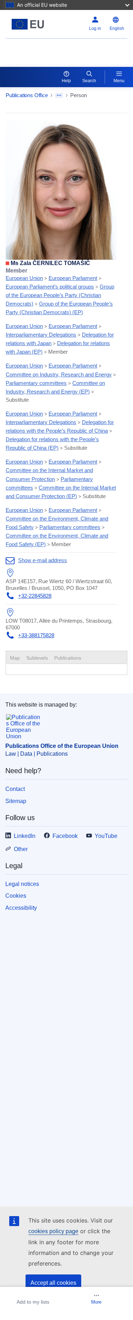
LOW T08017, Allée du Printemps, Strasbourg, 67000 (59, 624)
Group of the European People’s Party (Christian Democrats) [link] (60, 295)
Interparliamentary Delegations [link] (41, 335)
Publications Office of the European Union (61, 746)
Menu (118, 80)
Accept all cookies (53, 1283)
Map (15, 658)
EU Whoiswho (23, 48)
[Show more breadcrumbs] (59, 95)
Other (21, 849)
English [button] (117, 28)
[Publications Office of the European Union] (27, 24)
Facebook (65, 836)
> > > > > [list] (60, 339)
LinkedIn (24, 836)
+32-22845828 (34, 596)
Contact (15, 789)
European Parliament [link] (73, 278)
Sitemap (15, 801)
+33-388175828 (36, 635)
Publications (67, 658)
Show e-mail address (42, 560)
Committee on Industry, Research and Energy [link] (59, 374)
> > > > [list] (60, 291)
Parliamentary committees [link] (36, 383)
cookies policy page (53, 1231)
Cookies (15, 896)
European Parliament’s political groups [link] (50, 287)
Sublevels (37, 658)
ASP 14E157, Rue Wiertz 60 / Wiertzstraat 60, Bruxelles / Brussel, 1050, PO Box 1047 (59, 584)
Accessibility (21, 908)
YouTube (106, 836)
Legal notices (22, 884)
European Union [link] (24, 278)
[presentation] (37, 658)
